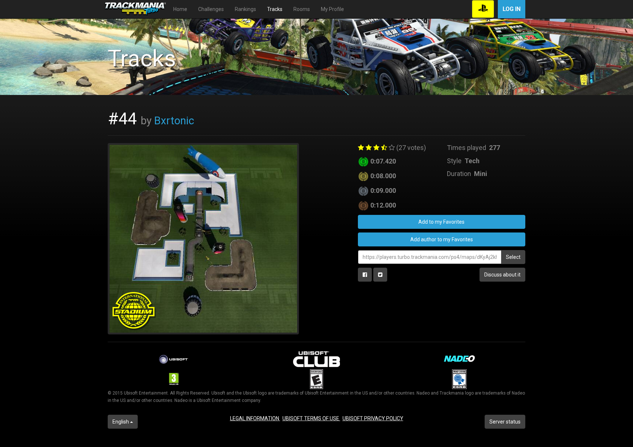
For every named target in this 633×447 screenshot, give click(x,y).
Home (180, 9)
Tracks (274, 9)
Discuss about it (502, 275)
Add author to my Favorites (441, 239)
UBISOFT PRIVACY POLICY (373, 418)
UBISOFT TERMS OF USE (311, 418)
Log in (512, 9)
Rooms (301, 9)
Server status (505, 422)
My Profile (332, 9)
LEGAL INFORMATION (255, 418)
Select (513, 257)
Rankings (245, 9)
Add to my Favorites (441, 222)
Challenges (211, 9)
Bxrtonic (174, 120)
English (121, 422)
